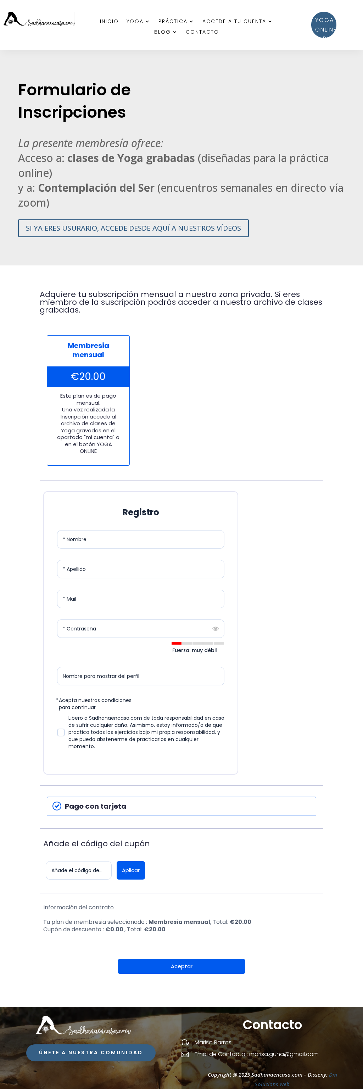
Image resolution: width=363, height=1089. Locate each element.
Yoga (135, 22)
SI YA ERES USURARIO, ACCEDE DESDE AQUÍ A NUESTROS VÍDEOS (133, 228)
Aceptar (181, 966)
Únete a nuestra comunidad (91, 1052)
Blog (162, 32)
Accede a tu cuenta (234, 22)
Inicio (109, 22)
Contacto (202, 32)
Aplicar (131, 870)
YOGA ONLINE (325, 25)
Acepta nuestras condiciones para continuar (95, 704)
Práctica (173, 22)
